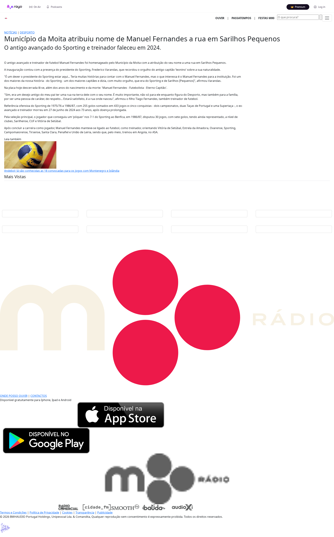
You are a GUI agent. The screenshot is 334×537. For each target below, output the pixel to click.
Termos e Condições (13, 512)
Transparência (84, 512)
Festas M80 (266, 18)
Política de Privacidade (44, 512)
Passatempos (241, 18)
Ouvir (221, 18)
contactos (38, 396)
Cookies (67, 512)
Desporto (27, 32)
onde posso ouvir (13, 396)
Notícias (10, 32)
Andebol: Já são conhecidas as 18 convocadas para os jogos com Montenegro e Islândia (61, 171)
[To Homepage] (14, 7)
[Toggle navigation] (327, 18)
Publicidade (105, 512)
